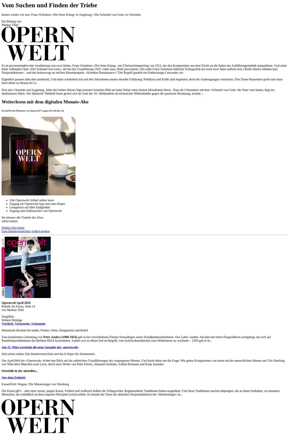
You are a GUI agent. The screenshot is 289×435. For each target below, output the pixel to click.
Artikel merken (40, 231)
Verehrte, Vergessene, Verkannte (23, 323)
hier (59, 110)
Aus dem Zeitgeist (13, 377)
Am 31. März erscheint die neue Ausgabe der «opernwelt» (40, 347)
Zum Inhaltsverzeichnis (16, 231)
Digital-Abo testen (13, 227)
